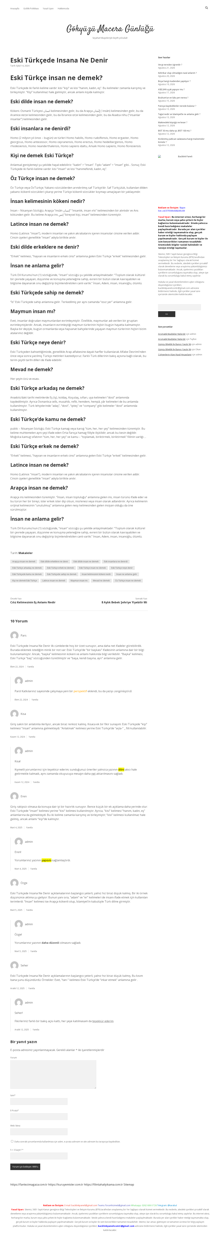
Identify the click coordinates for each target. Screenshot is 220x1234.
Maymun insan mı (79, 580)
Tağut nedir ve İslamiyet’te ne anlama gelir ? (179, 114)
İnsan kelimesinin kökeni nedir (96, 574)
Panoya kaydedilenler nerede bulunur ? (177, 105)
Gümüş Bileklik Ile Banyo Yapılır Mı (174, 344)
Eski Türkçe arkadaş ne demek (27, 567)
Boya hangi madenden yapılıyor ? (174, 81)
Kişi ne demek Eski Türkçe (24, 580)
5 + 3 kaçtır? (16, 1149)
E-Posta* (14, 1110)
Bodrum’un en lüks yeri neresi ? (173, 97)
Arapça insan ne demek (23, 561)
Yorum (13, 1057)
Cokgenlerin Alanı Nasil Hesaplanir (175, 354)
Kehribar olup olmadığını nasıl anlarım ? (177, 72)
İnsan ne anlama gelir (126, 574)
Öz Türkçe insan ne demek (128, 580)
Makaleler (26, 553)
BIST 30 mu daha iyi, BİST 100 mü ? (174, 130)
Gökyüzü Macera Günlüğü (110, 29)
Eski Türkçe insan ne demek (92, 567)
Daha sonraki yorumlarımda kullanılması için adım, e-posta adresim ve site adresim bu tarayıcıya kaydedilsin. (67, 1141)
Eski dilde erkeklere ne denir (54, 561)
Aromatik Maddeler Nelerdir (172, 334)
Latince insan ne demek (53, 580)
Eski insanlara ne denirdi (116, 561)
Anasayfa (14, 8)
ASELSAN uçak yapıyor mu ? (171, 89)
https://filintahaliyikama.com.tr (103, 1184)
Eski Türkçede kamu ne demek (27, 574)
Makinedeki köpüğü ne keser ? (172, 122)
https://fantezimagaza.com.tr (28, 1184)
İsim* (12, 1095)
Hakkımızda (63, 8)
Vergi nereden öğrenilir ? (170, 64)
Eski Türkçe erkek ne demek (60, 567)
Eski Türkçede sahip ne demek (61, 574)
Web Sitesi (15, 1125)
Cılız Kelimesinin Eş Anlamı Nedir (33, 602)
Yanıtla (30, 666)
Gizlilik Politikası (31, 8)
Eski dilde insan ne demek (86, 561)
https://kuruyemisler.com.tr (65, 1184)
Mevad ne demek (101, 580)
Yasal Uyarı (48, 8)
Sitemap (129, 1184)
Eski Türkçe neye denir (122, 567)
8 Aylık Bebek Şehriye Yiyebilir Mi (124, 602)
